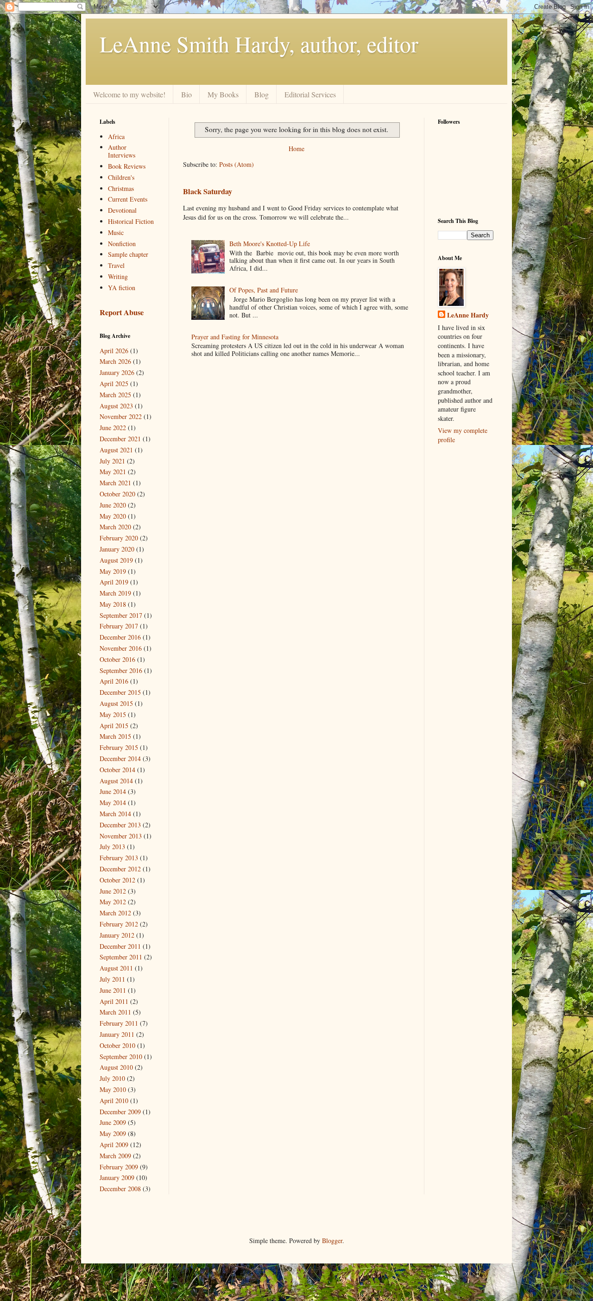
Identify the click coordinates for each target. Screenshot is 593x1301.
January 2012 (117, 935)
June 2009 (113, 1122)
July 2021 (112, 461)
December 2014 (120, 758)
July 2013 (112, 846)
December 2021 (120, 438)
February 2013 (119, 857)
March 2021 (115, 482)
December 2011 (120, 946)
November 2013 (121, 835)
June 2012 (113, 891)
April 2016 (114, 681)
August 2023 (116, 405)
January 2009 (117, 1177)
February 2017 (119, 626)
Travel (116, 265)
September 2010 (121, 1056)
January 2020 (117, 549)
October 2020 (117, 493)
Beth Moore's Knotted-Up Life (269, 243)
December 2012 (120, 868)
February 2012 (119, 924)
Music (116, 232)
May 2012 (113, 901)
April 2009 (114, 1144)
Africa (116, 136)
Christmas (121, 188)
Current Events (127, 199)
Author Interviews (121, 151)
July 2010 (112, 1078)
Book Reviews (126, 166)
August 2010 (116, 1067)
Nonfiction (122, 243)
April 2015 (114, 725)
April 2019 (114, 582)
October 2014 (117, 769)
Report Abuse (122, 312)
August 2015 (116, 703)
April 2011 (114, 1001)
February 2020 (119, 537)
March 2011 (115, 1012)
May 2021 (113, 471)
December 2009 (120, 1111)
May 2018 (113, 604)
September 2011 (121, 956)
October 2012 (117, 880)
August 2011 (116, 968)
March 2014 (115, 813)
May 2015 (113, 714)
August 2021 (116, 449)
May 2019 (113, 571)
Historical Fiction (131, 221)
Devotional (122, 210)
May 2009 (113, 1133)
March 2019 (115, 593)
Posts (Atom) (236, 164)
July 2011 (112, 979)
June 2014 (113, 791)
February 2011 (119, 1023)
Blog (261, 94)
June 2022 (113, 427)
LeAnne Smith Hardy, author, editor (259, 43)
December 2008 (120, 1188)
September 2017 (121, 615)
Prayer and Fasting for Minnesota (234, 336)
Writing (118, 276)
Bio (186, 94)
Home (296, 148)
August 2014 (116, 780)
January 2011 (117, 1034)
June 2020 (113, 505)
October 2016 (117, 659)
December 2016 (120, 637)
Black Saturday (207, 191)
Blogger (332, 1240)
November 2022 (121, 416)
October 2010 (117, 1045)
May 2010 (113, 1089)
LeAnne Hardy (468, 315)
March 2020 (115, 526)
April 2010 (114, 1100)
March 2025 (115, 394)
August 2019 (116, 560)
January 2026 (117, 372)
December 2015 (120, 692)
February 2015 (119, 747)
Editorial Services (310, 94)
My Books (223, 94)
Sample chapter (128, 254)
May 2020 (113, 516)
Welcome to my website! (129, 94)
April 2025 (114, 383)
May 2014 (113, 802)
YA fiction (121, 287)
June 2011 (113, 990)
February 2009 (119, 1166)
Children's (121, 177)
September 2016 (121, 670)
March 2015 (115, 736)
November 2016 (121, 648)
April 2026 (114, 350)
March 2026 (115, 361)
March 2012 (115, 912)
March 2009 (115, 1155)
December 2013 (120, 824)
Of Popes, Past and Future (263, 290)
